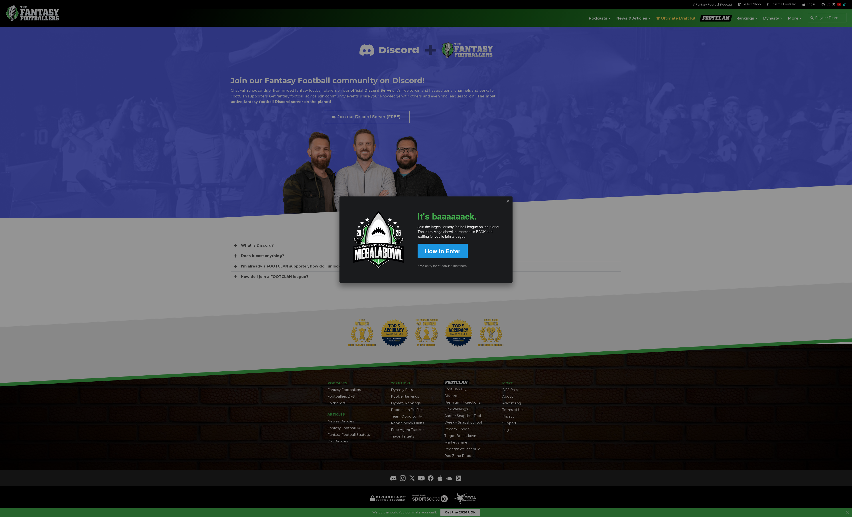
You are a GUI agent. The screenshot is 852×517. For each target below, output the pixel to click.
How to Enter (442, 251)
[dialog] (426, 239)
